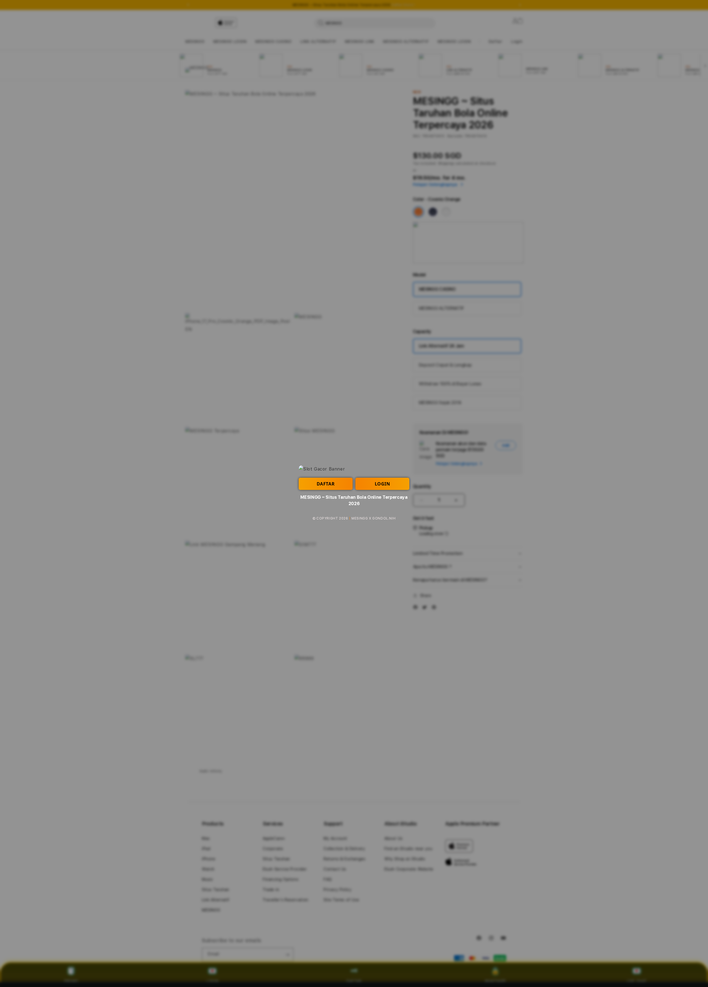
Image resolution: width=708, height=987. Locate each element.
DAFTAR (326, 484)
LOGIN (382, 484)
